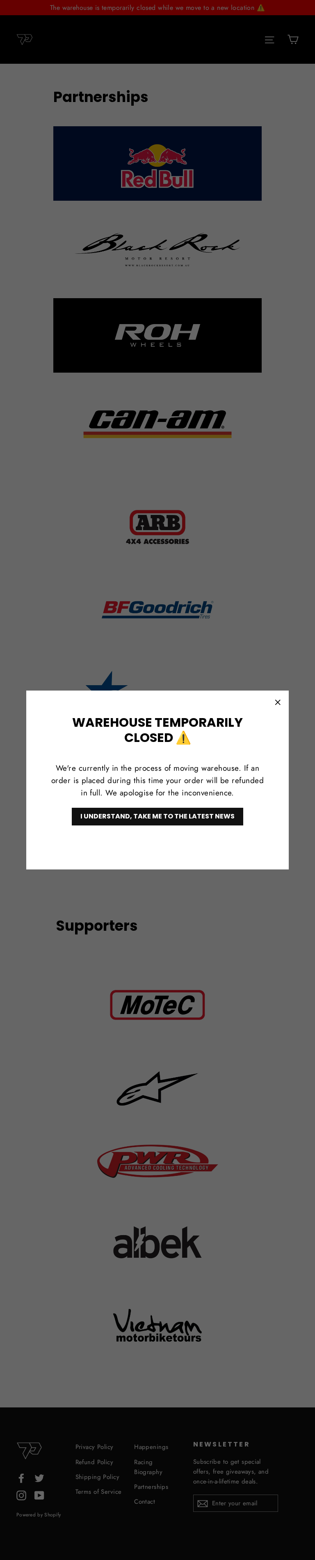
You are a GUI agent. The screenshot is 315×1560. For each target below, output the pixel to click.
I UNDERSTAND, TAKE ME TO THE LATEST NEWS (157, 816)
